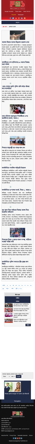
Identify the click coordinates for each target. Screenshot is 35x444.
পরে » (7, 288)
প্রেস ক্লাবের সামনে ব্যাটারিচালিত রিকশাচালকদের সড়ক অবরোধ (21, 305)
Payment (14, 14)
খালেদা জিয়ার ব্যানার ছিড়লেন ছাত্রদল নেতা (16, 42)
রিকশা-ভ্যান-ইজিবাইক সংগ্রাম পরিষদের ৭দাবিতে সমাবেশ (20, 320)
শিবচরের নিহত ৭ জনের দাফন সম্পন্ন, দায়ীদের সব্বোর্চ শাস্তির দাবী (16, 240)
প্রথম (4, 285)
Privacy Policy (13, 435)
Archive (30, 435)
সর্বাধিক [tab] (17, 298)
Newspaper (20, 14)
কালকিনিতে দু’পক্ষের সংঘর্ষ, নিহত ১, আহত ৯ (16, 190)
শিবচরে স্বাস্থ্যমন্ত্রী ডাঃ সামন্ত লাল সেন (13, 148)
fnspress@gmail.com (9, 431)
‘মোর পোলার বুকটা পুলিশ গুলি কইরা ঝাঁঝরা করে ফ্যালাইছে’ (15, 87)
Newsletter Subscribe (22, 435)
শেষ (12, 288)
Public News (18, 11)
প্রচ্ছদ (5, 27)
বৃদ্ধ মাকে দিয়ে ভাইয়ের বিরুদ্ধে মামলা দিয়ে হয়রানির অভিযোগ (15, 211)
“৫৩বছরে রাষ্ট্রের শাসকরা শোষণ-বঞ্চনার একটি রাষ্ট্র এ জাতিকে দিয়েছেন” (21, 315)
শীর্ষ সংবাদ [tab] (17, 294)
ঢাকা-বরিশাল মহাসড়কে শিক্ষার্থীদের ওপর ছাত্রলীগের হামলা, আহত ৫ (15, 117)
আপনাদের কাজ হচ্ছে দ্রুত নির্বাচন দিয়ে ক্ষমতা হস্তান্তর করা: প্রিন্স (21, 309)
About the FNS (4, 435)
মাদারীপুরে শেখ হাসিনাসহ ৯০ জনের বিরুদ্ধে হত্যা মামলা (15, 63)
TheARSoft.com (23, 441)
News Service (26, 11)
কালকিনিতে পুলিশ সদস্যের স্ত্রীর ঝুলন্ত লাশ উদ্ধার (15, 263)
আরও (28, 325)
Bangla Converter (9, 11)
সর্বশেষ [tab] (17, 301)
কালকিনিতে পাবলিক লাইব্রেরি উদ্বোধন (14, 168)
